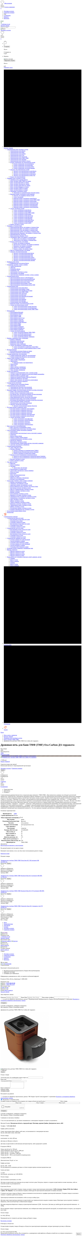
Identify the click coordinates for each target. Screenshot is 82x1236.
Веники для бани (15, 492)
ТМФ (2, 753)
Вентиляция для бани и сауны (18, 441)
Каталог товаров (8, 148)
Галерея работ (7, 644)
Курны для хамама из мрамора (21, 243)
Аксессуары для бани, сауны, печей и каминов (20, 480)
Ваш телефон (40, 1103)
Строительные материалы (14, 446)
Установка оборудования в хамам (19, 542)
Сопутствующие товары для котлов (20, 401)
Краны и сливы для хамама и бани (22, 249)
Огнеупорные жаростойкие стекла (16, 511)
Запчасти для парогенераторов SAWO (23, 257)
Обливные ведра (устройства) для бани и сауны (23, 496)
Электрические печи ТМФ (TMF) (19, 158)
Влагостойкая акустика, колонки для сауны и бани (24, 486)
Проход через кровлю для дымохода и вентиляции (24, 380)
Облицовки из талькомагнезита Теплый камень (26, 192)
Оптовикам (7, 724)
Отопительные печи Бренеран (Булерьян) (21, 296)
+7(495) (5, 24)
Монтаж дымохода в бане (17, 552)
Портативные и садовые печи (18, 469)
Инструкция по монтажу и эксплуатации (12, 845)
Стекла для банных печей (17, 208)
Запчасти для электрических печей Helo (24, 172)
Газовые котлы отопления (14, 382)
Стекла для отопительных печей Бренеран (25, 308)
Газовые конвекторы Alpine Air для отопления (22, 355)
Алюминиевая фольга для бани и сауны (21, 439)
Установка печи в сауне (16, 531)
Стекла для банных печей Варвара (22, 218)
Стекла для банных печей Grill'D (22, 223)
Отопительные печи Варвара (18, 299)
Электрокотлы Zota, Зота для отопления (21, 388)
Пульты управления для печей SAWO (23, 166)
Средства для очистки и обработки (19, 444)
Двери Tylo (13, 365)
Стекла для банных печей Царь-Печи (23, 220)
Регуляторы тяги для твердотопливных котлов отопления (26, 394)
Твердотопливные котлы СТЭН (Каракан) (21, 277)
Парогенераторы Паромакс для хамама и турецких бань (25, 233)
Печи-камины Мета (15, 323)
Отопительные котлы (13, 276)
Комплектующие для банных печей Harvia (25, 198)
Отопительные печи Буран (17, 297)
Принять (79, 1234)
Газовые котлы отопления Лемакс (19, 384)
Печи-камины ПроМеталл (17, 328)
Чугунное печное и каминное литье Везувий (22, 414)
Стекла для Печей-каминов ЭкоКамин (23, 336)
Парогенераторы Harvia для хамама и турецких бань (24, 227)
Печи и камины (14, 561)
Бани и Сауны (14, 559)
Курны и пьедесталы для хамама (19, 241)
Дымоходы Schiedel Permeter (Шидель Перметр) (23, 377)
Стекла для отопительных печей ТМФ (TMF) (25, 309)
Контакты (6, 18)
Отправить (3, 1003)
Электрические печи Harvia (17, 151)
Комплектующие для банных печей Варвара (25, 205)
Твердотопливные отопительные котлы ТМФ (22, 285)
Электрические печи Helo (17, 152)
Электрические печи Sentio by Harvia (20, 161)
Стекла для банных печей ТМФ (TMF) (24, 213)
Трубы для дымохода (12, 371)
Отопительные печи (12, 286)
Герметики (13, 434)
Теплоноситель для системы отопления (21, 403)
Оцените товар (5, 1089)
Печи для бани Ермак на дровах (19, 189)
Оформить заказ (8, 67)
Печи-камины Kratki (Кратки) (18, 322)
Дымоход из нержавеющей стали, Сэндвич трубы (23, 372)
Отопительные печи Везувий (18, 295)
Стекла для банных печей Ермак (22, 214)
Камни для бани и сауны (17, 224)
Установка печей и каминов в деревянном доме (20, 548)
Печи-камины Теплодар (16, 319)
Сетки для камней (18, 197)
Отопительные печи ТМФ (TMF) (19, 292)
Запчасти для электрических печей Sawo (24, 174)
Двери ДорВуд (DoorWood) (17, 359)
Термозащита (13, 431)
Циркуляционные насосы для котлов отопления (23, 397)
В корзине (6, 46)
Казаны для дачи (14, 476)
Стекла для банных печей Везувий (22, 217)
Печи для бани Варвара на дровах (19, 187)
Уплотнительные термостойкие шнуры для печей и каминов (26, 443)
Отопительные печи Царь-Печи (19, 287)
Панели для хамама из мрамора (22, 247)
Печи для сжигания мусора (17, 475)
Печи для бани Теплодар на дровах (19, 184)
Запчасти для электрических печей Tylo (24, 175)
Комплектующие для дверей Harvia (23, 362)
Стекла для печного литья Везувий (23, 418)
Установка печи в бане (16, 521)
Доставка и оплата (9, 11)
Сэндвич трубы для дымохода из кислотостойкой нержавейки (27, 374)
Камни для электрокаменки (17, 177)
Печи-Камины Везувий (16, 312)
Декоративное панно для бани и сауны (20, 505)
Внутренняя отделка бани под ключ (20, 519)
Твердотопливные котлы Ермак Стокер (21, 283)
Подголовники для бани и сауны (19, 493)
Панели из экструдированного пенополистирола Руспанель (29, 457)
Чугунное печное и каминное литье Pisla (21, 411)
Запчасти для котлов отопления (18, 404)
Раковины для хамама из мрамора (22, 246)
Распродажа (10, 512)
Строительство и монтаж (11, 516)
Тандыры (12, 466)
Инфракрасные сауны (13, 261)
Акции (6, 729)
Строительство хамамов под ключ (16, 538)
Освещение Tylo (14, 270)
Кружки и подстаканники (17, 479)
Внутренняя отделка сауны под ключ (20, 529)
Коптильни (13, 473)
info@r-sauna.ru (5, 945)
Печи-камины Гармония (17, 326)
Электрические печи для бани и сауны (17, 149)
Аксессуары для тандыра (20, 467)
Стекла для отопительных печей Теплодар (25, 306)
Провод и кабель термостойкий (18, 437)
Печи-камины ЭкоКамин (17, 321)
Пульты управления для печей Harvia (23, 164)
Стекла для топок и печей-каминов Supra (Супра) (27, 348)
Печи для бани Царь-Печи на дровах (20, 185)
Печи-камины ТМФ (15, 316)
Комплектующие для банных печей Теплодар (25, 202)
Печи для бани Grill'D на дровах (19, 188)
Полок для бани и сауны (17, 460)
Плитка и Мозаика (15, 449)
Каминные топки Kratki (16, 342)
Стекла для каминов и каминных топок (21, 345)
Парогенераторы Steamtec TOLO (19, 236)
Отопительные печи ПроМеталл (19, 302)
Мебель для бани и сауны (17, 506)
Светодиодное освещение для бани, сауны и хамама (24, 274)
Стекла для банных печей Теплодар (23, 215)
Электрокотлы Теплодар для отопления (21, 387)
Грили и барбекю (15, 465)
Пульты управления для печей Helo (23, 165)
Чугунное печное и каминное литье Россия (22, 416)
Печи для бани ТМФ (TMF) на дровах (20, 181)
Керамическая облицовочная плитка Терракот (26, 452)
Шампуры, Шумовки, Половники (19, 477)
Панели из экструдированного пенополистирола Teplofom (29, 456)
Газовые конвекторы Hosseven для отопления (22, 357)
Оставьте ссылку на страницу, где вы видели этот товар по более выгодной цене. (23, 1101)
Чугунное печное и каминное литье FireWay (22, 408)
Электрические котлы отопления (16, 385)
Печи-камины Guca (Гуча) (17, 318)
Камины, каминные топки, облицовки (17, 338)
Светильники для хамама (17, 273)
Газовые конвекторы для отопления (17, 354)
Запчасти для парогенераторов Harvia (23, 253)
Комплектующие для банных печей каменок (22, 194)
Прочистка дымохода (16, 440)
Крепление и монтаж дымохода (18, 381)
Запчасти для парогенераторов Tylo (23, 256)
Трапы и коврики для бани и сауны (19, 502)
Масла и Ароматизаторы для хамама (20, 250)
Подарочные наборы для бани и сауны (20, 508)
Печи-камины (11, 310)
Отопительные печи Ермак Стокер (19, 289)
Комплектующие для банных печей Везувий (25, 204)
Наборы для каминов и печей (18, 482)
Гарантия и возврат (9, 12)
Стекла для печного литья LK (21, 421)
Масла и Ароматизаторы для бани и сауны (21, 489)
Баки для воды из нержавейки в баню (20, 427)
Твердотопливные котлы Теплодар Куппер (22, 280)
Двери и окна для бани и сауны (15, 358)
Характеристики (8, 924)
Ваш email (62, 1103)
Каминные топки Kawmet (17, 341)
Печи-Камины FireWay (16, 313)
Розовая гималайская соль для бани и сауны (22, 509)
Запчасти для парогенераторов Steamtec (24, 260)
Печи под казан (14, 472)
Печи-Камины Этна (15, 315)
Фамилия (3, 997)
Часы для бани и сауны (16, 499)
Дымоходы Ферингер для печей (19, 378)
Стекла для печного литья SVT (21, 423)
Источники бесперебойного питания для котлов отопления (26, 400)
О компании (7, 15)
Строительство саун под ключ (15, 528)
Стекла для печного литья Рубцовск (23, 420)
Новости (6, 17)
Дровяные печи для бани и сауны (16, 178)
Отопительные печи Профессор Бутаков (21, 290)
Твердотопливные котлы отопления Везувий (22, 279)
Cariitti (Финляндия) (15, 266)
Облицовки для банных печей (18, 191)
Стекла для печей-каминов (17, 331)
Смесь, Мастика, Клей (16, 447)
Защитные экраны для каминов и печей (21, 485)
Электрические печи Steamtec (18, 159)
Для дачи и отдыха (12, 462)
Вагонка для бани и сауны (17, 459)
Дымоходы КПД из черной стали (19, 375)
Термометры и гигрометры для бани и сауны (22, 498)
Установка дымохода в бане (17, 522)
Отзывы (6, 927)
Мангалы (12, 463)
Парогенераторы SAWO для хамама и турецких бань (24, 231)
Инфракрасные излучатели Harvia (19, 263)
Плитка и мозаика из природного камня (24, 453)
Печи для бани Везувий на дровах (19, 182)
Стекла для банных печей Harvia (22, 210)
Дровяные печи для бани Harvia (19, 179)
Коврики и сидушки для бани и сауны (20, 495)
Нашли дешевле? (5, 761)
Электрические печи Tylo (17, 155)
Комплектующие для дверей (18, 368)
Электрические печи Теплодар (18, 156)
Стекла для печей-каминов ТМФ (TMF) (24, 332)
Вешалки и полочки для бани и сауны (20, 503)
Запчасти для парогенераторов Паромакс (24, 259)
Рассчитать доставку (6, 1221)
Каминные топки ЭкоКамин (18, 344)
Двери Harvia (13, 361)
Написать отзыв (5, 754)
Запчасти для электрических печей (19, 169)
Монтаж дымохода (12, 549)
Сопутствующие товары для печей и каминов (19, 430)
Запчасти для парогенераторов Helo (23, 254)
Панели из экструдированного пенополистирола (23, 454)
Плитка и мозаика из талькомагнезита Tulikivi (25, 450)
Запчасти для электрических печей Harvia (24, 171)
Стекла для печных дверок (17, 417)
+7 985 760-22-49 (10, 984)
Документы (7, 925)
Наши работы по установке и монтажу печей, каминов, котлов (24, 557)
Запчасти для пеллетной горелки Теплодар (25, 405)
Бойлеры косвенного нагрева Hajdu (20, 352)
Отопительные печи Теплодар (18, 293)
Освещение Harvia (15, 269)
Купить (3, 770)
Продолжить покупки (9, 60)
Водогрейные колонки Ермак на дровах (21, 351)
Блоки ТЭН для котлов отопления (19, 391)
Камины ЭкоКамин (15, 339)
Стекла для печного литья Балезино (23, 424)
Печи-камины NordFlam (16, 329)
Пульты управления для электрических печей (22, 162)
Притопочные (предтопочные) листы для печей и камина (26, 433)
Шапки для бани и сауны (17, 501)
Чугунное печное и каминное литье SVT (21, 410)
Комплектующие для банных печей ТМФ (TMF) (26, 200)
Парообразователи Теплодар (18, 234)
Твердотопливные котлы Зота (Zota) (20, 282)
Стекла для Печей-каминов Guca (22, 333)
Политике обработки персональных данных (13, 1234)
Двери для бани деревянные (18, 367)
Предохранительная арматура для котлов (21, 395)
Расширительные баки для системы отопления (23, 398)
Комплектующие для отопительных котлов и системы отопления (25, 390)
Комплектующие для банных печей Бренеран (25, 207)
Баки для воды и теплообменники (16, 426)
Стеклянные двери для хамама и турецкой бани (23, 237)
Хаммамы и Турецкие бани (14, 225)
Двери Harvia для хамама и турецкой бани (24, 240)
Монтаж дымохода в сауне (17, 551)
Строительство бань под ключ (15, 518)
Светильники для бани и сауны (18, 272)
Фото (5, 922)
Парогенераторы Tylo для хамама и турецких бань (24, 230)
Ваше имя (3, 1079)
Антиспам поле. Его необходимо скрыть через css (14, 1077)
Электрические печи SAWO (18, 153)
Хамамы (12, 558)
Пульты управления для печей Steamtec (24, 168)
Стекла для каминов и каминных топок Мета (25, 346)
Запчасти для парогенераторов (18, 251)
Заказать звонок (5, 25)
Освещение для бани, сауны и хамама (17, 264)
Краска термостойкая (16, 436)
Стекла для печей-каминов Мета (22, 335)
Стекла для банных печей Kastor (22, 211)
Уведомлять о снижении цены (11, 1099)
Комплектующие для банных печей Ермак (25, 201)
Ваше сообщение (5, 1088)
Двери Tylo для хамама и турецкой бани (24, 238)
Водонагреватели (12, 349)
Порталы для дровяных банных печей (23, 195)
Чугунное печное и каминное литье (17, 407)
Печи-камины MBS (15, 325)
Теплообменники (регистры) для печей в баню (23, 429)
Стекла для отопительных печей (19, 305)
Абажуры (12, 267)
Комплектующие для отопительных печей (21, 303)
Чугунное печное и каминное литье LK (21, 413)
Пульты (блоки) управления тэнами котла (21, 393)
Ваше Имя (24, 997)
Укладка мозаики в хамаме (17, 541)
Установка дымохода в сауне (18, 532)
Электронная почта (6, 1081)
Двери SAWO (14, 364)
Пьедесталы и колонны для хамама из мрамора (26, 244)
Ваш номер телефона (48, 997)
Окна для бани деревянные (17, 369)
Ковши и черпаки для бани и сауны (20, 490)
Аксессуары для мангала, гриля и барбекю (21, 470)
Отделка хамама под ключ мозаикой (20, 539)
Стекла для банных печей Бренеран (23, 221)
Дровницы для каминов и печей (19, 483)
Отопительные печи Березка (18, 300)
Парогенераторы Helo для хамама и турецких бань (24, 228)
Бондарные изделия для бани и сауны (20, 488)
